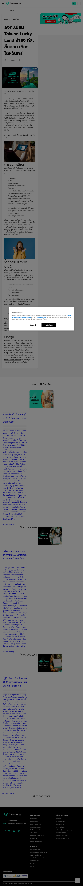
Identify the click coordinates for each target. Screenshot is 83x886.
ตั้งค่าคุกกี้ (33, 325)
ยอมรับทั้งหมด (49, 325)
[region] (41, 319)
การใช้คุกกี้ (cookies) (41, 317)
